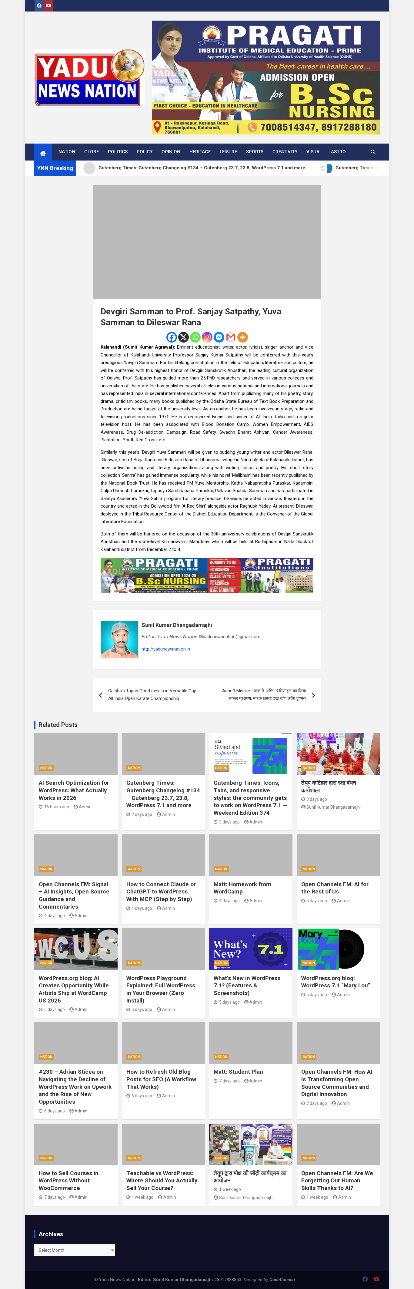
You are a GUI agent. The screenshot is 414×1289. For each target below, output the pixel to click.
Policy (144, 151)
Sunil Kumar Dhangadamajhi (177, 625)
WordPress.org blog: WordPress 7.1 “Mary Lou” (335, 982)
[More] (242, 337)
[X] (183, 337)
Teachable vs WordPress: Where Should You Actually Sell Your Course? (162, 1180)
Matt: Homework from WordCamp (242, 888)
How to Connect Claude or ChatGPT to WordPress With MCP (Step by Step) (161, 892)
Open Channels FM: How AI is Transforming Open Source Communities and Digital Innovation (336, 1083)
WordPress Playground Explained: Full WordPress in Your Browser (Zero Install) (160, 989)
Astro (338, 151)
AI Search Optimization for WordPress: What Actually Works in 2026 (74, 790)
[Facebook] (171, 337)
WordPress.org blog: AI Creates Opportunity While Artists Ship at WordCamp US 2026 (74, 989)
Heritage (200, 151)
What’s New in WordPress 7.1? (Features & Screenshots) (247, 985)
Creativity (284, 151)
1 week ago (142, 1197)
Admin (85, 806)
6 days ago (54, 1110)
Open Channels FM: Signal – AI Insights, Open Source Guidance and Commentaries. (74, 895)
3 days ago (229, 822)
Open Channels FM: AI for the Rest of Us (335, 888)
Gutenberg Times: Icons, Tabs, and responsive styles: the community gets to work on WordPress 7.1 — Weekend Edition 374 (250, 797)
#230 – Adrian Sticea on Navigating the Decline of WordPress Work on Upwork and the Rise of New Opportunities (75, 1086)
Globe (91, 151)
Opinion (171, 151)
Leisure (228, 151)
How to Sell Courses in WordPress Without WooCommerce (68, 1180)
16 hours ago (56, 806)
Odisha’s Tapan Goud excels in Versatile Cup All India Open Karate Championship (152, 694)
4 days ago (54, 915)
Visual (314, 151)
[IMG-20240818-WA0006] (207, 561)
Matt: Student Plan (238, 1071)
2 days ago (142, 814)
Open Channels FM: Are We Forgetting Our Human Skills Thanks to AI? (337, 1180)
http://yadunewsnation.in (166, 649)
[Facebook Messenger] (219, 337)
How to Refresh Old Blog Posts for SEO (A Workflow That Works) (161, 1079)
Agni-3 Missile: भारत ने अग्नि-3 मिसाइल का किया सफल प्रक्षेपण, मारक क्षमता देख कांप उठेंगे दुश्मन (264, 694)
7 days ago (229, 1081)
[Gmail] (230, 337)
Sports (254, 151)
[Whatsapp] (195, 337)
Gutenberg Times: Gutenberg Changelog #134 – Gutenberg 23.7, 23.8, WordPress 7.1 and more (163, 794)
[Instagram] (207, 337)
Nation (66, 151)
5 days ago (316, 900)
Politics (118, 151)
